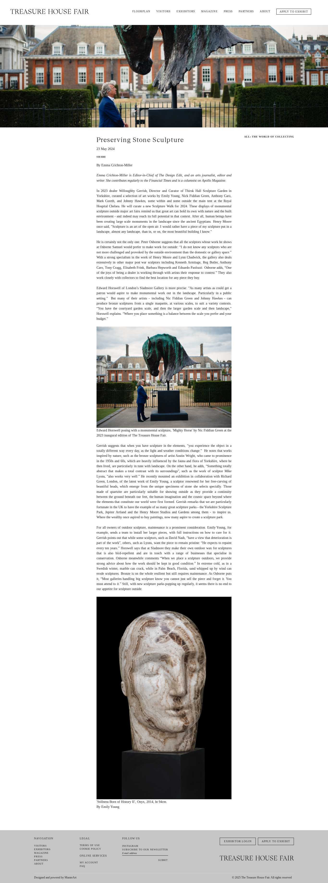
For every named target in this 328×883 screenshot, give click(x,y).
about (265, 11)
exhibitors (185, 11)
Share (101, 156)
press (228, 11)
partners (246, 11)
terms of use (90, 845)
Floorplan (141, 11)
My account (89, 862)
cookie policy (90, 848)
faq (82, 866)
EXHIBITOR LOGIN (238, 841)
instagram (130, 846)
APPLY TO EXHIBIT (294, 11)
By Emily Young (108, 807)
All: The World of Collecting (269, 136)
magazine (209, 11)
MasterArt (70, 877)
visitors (163, 11)
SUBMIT (163, 860)
